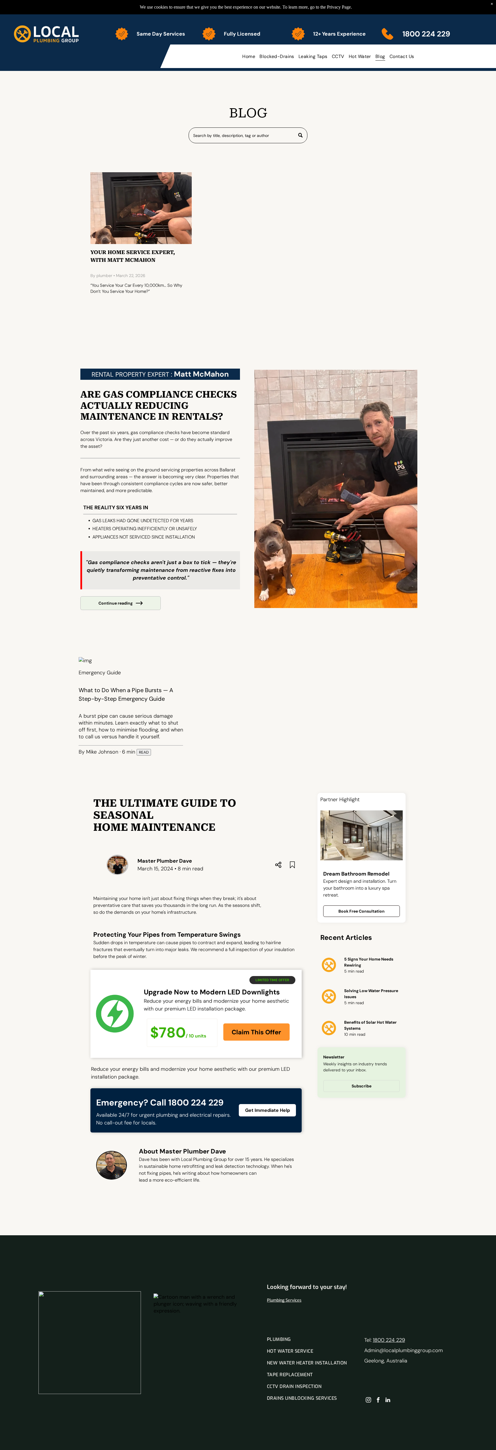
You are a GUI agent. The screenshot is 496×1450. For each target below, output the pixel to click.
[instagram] (368, 1401)
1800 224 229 (389, 1340)
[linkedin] (388, 1401)
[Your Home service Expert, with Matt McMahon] (141, 208)
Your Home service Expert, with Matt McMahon (132, 256)
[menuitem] (249, 56)
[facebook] (378, 1401)
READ (144, 752)
